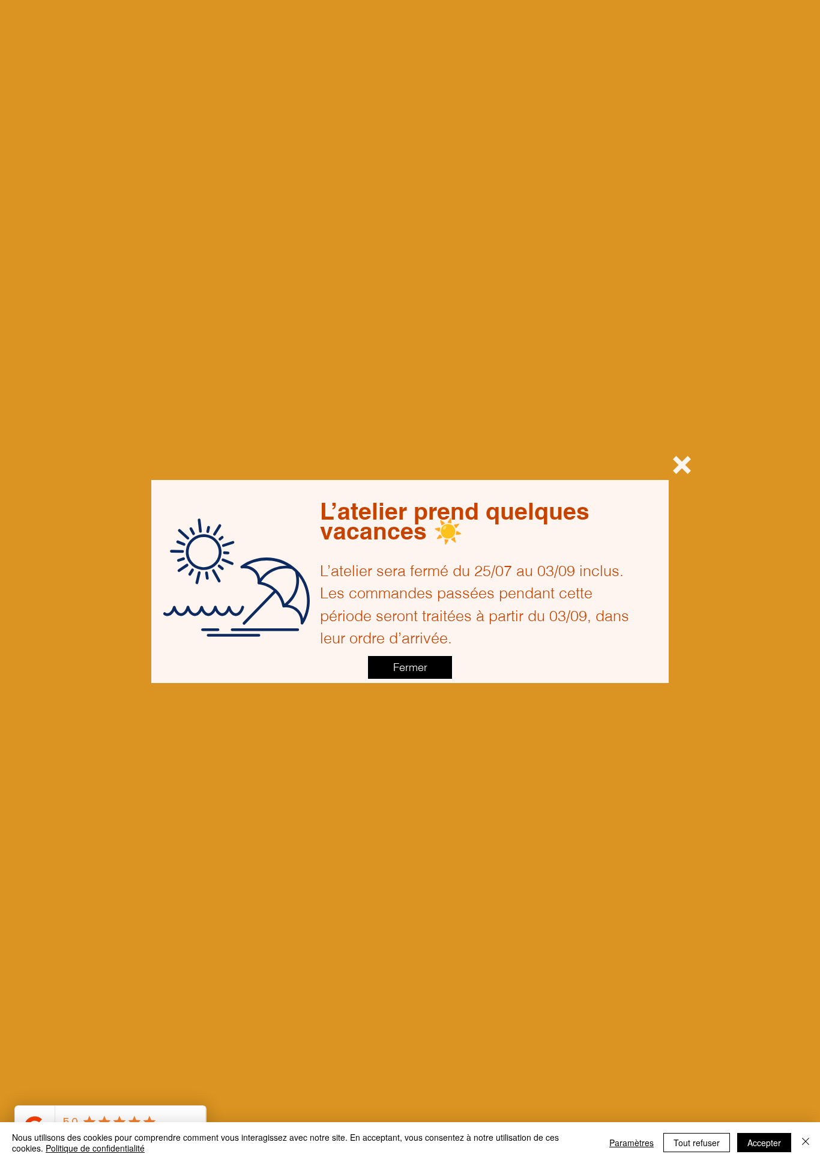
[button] (682, 465)
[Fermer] (805, 1142)
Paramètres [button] (631, 1143)
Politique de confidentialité (95, 1148)
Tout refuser (697, 1143)
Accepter (764, 1143)
